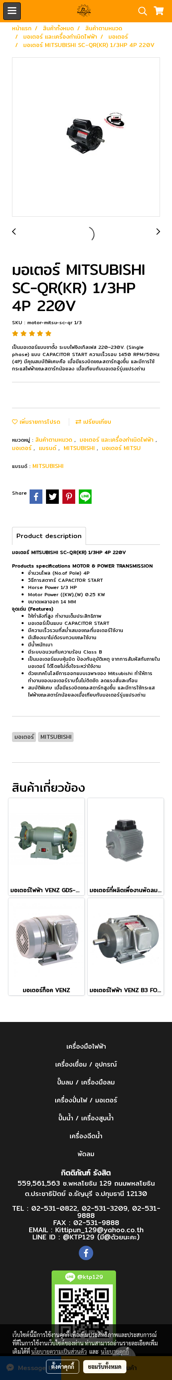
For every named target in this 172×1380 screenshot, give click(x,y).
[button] (140, 11)
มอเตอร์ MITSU (121, 448)
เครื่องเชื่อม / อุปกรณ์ (86, 1064)
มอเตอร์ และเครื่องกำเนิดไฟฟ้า (118, 439)
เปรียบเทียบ (96, 421)
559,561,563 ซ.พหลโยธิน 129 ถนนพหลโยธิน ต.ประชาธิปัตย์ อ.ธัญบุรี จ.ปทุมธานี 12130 (86, 1188)
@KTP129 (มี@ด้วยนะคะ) (101, 1236)
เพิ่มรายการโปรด (39, 421)
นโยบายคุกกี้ (115, 1351)
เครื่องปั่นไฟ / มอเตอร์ (86, 1100)
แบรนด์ (48, 448)
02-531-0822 (54, 1208)
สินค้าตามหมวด (54, 439)
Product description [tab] (49, 536)
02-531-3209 (105, 1208)
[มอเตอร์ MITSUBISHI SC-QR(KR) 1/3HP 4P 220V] (86, 137)
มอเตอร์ (23, 448)
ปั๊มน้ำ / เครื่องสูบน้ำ (86, 1118)
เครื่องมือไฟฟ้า (86, 1046)
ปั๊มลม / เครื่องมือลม (86, 1082)
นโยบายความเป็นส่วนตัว (59, 1351)
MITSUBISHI (80, 448)
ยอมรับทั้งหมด (105, 1366)
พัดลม (86, 1154)
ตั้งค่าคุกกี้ (62, 1366)
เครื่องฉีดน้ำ (86, 1136)
